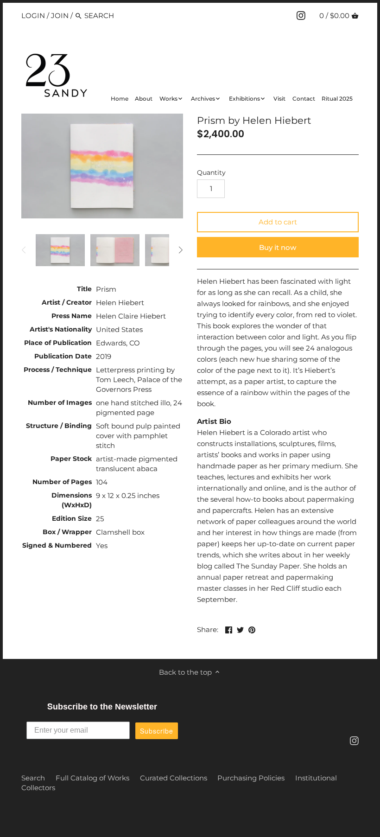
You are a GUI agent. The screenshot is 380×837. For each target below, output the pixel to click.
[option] (60, 250)
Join (60, 15)
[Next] (180, 250)
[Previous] (24, 250)
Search (33, 777)
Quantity (211, 172)
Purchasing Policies (251, 777)
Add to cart (278, 221)
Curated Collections (173, 777)
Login (33, 15)
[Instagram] (301, 15)
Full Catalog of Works (92, 777)
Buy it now (277, 247)
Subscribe (156, 730)
